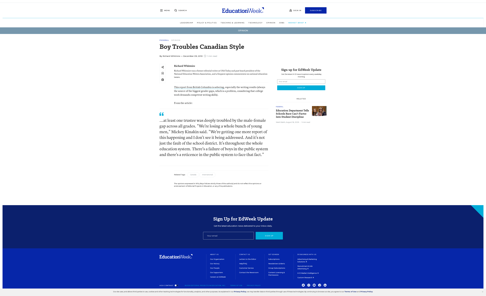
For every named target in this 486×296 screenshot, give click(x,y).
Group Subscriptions (276, 268)
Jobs (281, 23)
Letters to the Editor (247, 259)
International (207, 175)
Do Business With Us (306, 254)
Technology (255, 23)
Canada (193, 175)
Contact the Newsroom (249, 272)
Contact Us (244, 254)
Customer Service (246, 268)
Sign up (269, 236)
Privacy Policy (254, 285)
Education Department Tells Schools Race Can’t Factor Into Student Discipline (292, 113)
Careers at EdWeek (218, 277)
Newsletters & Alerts (276, 264)
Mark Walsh (280, 122)
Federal (164, 40)
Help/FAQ (243, 264)
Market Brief (296, 23)
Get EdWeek (273, 254)
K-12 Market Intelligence (307, 273)
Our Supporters (216, 272)
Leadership (186, 23)
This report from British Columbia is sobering (199, 87)
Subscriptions (274, 259)
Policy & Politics (207, 23)
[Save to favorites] (163, 73)
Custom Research (304, 278)
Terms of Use (236, 285)
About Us (214, 254)
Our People (214, 268)
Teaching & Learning (233, 23)
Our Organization (217, 259)
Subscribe (316, 10)
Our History (214, 264)
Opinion (270, 23)
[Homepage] (243, 10)
